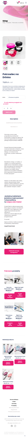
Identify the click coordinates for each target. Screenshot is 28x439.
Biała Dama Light (9, 315)
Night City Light (19, 287)
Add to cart (9, 112)
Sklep (4, 22)
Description (14, 119)
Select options (8, 363)
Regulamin (14, 409)
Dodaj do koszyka (9, 296)
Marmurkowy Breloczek (8, 357)
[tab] (14, 119)
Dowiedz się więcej (10, 324)
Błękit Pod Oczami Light (19, 315)
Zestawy (14, 403)
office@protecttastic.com (14, 423)
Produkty (14, 405)
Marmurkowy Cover (20, 356)
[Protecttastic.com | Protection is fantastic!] (5, 3)
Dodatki (9, 22)
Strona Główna (14, 399)
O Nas (14, 401)
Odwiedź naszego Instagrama (14, 251)
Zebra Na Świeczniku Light (9, 288)
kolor (4, 97)
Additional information (14, 123)
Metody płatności (14, 407)
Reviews (14, 127)
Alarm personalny (8, 381)
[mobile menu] (26, 2)
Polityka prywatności (14, 411)
